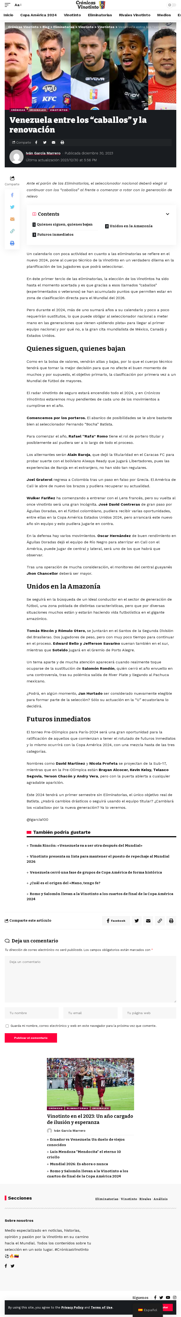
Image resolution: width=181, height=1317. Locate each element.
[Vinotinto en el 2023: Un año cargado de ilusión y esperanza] (90, 1084)
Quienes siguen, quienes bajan (65, 224)
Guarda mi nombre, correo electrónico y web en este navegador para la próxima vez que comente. (83, 1026)
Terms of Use (101, 1307)
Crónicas (18, 110)
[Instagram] (174, 1297)
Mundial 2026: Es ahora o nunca (79, 1164)
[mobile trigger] (9, 5)
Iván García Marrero (43, 153)
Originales (37, 110)
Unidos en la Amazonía (131, 226)
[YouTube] (168, 1297)
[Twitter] (12, 1266)
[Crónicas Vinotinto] (91, 5)
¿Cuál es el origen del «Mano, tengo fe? (65, 883)
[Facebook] (6, 1266)
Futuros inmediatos (55, 234)
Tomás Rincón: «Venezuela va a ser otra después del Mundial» (86, 845)
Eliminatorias (77, 1108)
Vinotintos (59, 110)
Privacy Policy (72, 1307)
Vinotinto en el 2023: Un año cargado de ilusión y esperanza (90, 1119)
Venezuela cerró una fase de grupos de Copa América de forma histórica (96, 872)
